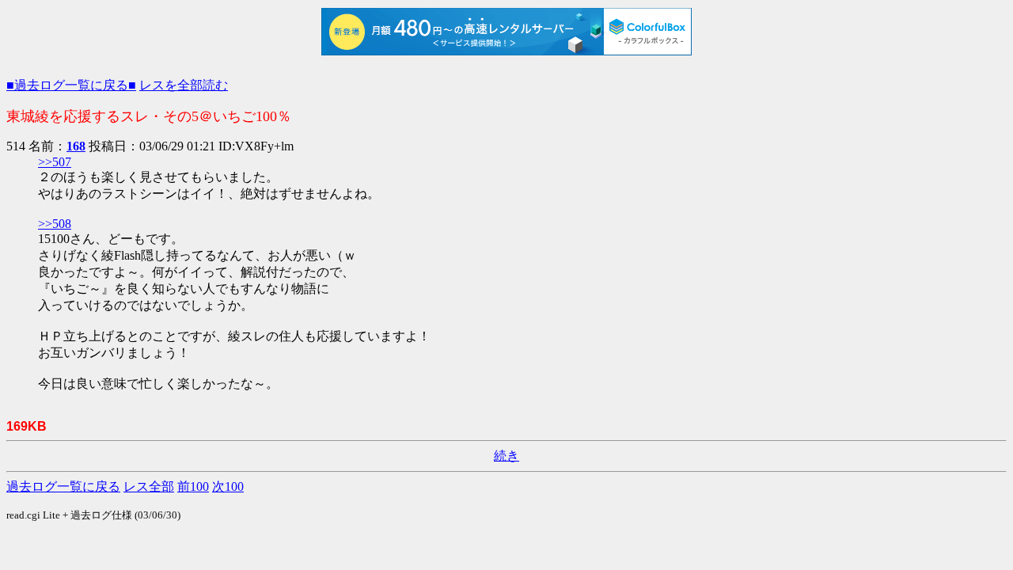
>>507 (54, 162)
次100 (228, 486)
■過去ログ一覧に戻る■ (71, 85)
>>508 (54, 223)
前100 (193, 486)
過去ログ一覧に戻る (63, 486)
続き (506, 455)
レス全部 (148, 486)
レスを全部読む (183, 85)
